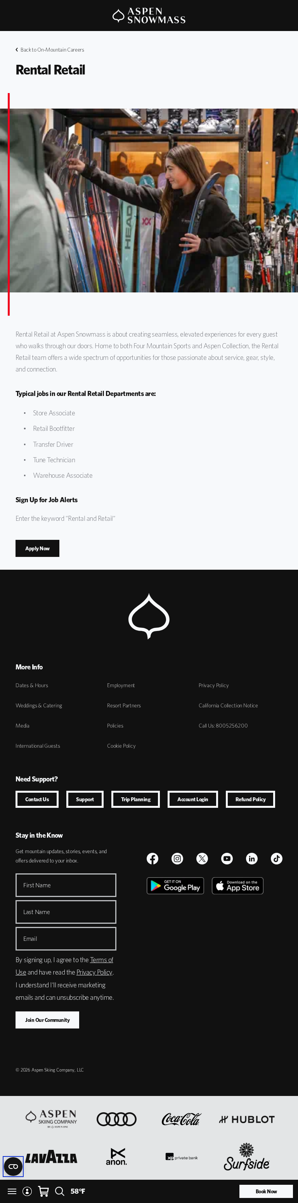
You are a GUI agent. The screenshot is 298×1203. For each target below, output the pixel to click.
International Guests (38, 746)
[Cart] (43, 1191)
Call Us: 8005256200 (223, 725)
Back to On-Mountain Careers (52, 50)
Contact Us (37, 799)
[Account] (27, 1191)
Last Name (36, 912)
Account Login (192, 799)
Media (22, 725)
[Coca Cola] (182, 1119)
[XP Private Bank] (181, 1156)
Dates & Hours (32, 685)
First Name (36, 885)
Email (30, 938)
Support (85, 799)
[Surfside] (247, 1156)
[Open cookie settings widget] (13, 1166)
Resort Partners (124, 705)
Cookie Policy (121, 746)
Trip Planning (136, 799)
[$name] (152, 858)
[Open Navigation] (12, 1191)
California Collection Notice (228, 705)
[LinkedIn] (252, 858)
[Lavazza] (51, 1156)
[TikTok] (276, 858)
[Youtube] (227, 858)
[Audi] (117, 1119)
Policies (115, 725)
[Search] (59, 1191)
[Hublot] (247, 1119)
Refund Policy (251, 799)
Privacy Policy (214, 685)
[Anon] (116, 1156)
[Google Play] (175, 964)
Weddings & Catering (39, 705)
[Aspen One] (51, 1119)
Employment (121, 685)
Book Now (266, 1191)
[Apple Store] (237, 964)
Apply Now (37, 548)
